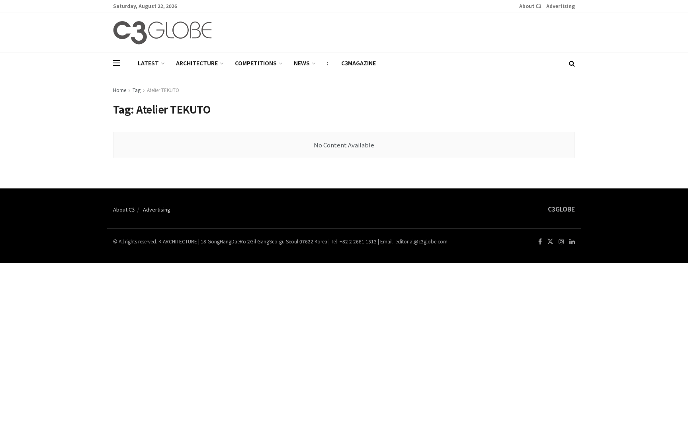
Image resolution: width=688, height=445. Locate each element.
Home (119, 89)
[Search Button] (572, 63)
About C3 (530, 5)
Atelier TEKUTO (163, 89)
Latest (148, 63)
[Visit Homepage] (162, 33)
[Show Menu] (116, 63)
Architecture (197, 63)
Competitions (256, 63)
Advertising (560, 5)
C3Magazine (358, 63)
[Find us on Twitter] (550, 242)
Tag (137, 89)
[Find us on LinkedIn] (572, 242)
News (302, 63)
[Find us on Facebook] (540, 242)
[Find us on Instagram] (561, 242)
